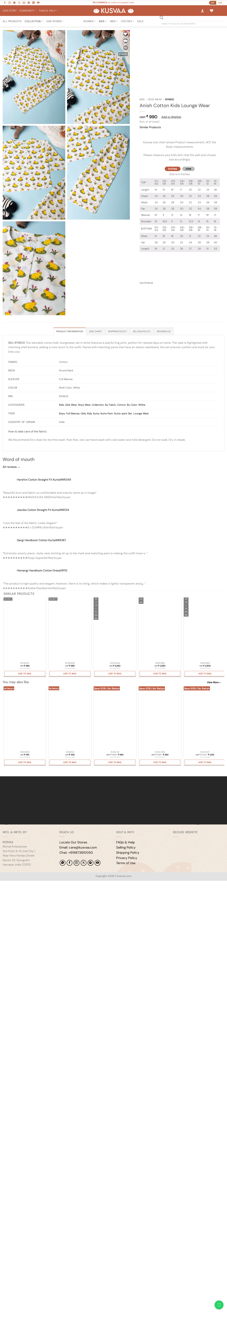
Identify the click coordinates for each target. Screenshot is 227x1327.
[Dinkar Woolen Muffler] (205, 718)
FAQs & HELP (47, 10)
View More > (214, 682)
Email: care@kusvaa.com (78, 847)
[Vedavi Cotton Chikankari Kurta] (160, 629)
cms (188, 169)
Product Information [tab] (69, 331)
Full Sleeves (72, 413)
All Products (12, 21)
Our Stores (54, 21)
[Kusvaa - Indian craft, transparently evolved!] (113, 10)
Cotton (121, 404)
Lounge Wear (141, 413)
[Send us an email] (24, 3)
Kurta (96, 413)
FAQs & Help (125, 842)
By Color (132, 404)
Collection (33, 21)
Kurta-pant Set (123, 413)
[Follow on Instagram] (9, 3)
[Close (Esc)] (34, 884)
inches (172, 169)
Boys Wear (155, 99)
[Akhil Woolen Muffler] (160, 718)
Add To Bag (24, 673)
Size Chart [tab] (95, 331)
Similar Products (150, 127)
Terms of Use (125, 863)
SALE (140, 21)
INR (212, 3)
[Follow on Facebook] (5, 3)
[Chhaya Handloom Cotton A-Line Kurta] (205, 629)
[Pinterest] (90, 863)
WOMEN (88, 21)
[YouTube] (97, 863)
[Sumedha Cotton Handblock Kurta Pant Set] (115, 629)
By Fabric (110, 404)
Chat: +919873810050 (76, 852)
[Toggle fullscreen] (13, 884)
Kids (142, 99)
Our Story (10, 10)
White (141, 404)
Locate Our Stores (73, 842)
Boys (62, 413)
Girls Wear (71, 404)
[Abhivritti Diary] (70, 718)
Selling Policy (125, 847)
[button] (202, 11)
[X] (83, 863)
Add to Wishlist (171, 117)
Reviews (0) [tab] (164, 331)
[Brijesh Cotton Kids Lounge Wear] (25, 629)
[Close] (143, 133)
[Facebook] (69, 863)
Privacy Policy (126, 858)
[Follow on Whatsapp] (14, 3)
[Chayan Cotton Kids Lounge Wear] (70, 629)
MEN (112, 21)
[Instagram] (76, 863)
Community (26, 10)
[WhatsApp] (62, 863)
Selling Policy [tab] (142, 331)
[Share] (24, 884)
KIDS (101, 21)
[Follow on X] (19, 3)
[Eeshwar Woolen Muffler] (115, 718)
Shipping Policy (127, 852)
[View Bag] (221, 10)
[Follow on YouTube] (38, 3)
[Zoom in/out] (3, 884)
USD (220, 3)
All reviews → (11, 467)
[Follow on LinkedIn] (33, 3)
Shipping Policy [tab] (117, 331)
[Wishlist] (211, 11)
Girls (83, 413)
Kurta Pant (107, 413)
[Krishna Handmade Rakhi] (25, 718)
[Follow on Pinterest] (29, 3)
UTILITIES (126, 21)
